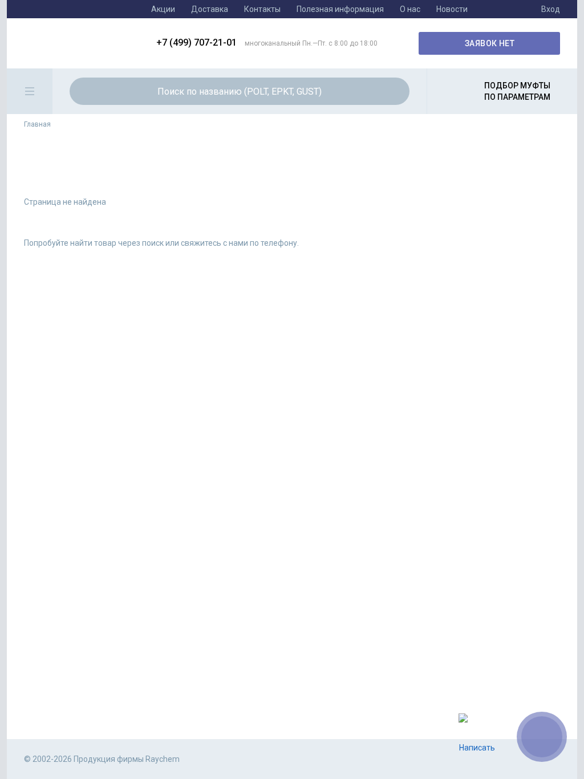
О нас (410, 9)
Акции (163, 9)
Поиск (394, 91)
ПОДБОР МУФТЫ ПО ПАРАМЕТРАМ (517, 91)
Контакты (262, 9)
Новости (452, 9)
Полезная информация (340, 9)
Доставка (209, 9)
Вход (550, 9)
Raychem (81, 43)
